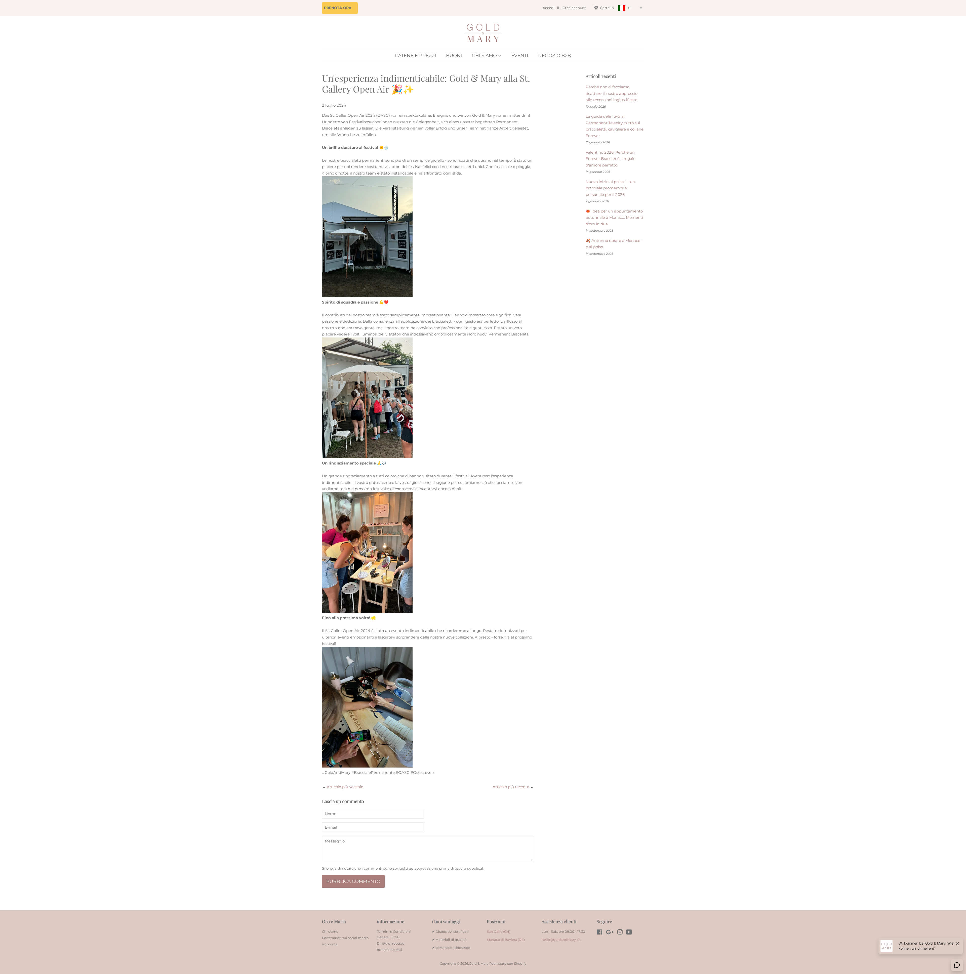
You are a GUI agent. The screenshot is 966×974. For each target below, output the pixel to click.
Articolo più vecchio (345, 786)
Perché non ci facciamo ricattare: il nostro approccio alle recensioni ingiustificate (611, 93)
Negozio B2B (554, 55)
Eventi (519, 55)
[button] (629, 8)
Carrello (607, 8)
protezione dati (389, 950)
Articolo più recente (511, 786)
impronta (330, 944)
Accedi (548, 8)
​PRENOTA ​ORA (337, 8)
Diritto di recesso (390, 943)
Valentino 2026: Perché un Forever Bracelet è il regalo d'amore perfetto (610, 158)
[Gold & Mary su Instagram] (620, 933)
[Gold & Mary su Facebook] (599, 933)
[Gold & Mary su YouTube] (629, 933)
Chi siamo (485, 55)
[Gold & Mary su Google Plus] (610, 933)
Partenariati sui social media (345, 938)
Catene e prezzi (415, 55)
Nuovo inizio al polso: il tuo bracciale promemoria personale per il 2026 (610, 188)
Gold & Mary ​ (479, 963)
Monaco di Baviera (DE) (506, 940)
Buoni (454, 55)
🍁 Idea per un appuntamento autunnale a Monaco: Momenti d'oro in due (614, 217)
